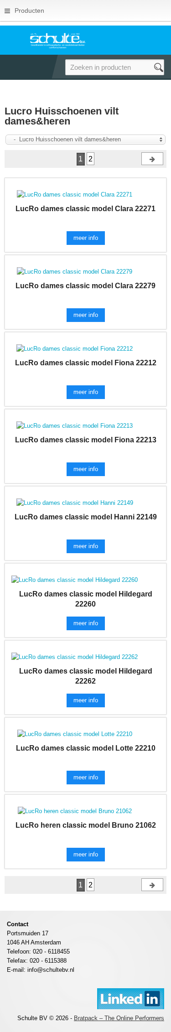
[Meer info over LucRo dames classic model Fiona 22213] (74, 425)
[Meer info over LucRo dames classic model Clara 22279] (74, 271)
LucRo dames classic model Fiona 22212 (85, 363)
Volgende (152, 158)
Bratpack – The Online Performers (119, 1018)
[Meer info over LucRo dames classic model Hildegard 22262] (74, 656)
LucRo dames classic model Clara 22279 (85, 286)
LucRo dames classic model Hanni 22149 (86, 517)
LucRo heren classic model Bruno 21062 (86, 825)
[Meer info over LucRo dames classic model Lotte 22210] (74, 733)
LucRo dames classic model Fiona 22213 (85, 440)
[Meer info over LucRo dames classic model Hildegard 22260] (74, 579)
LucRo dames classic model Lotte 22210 (85, 748)
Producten (29, 10)
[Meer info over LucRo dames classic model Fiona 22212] (74, 348)
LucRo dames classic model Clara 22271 (85, 209)
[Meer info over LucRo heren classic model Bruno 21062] (75, 810)
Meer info (85, 237)
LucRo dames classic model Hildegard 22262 (85, 676)
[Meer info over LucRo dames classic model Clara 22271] (74, 194)
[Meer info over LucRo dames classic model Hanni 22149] (74, 502)
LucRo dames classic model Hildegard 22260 (85, 599)
